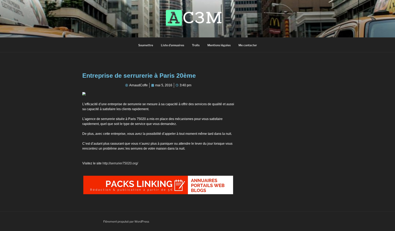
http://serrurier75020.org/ (120, 163)
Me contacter (247, 45)
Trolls (196, 45)
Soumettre (145, 45)
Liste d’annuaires (172, 45)
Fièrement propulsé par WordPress (126, 221)
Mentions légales (219, 45)
